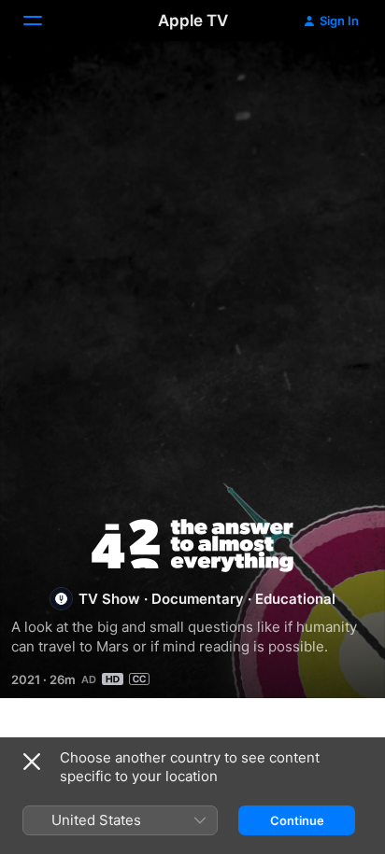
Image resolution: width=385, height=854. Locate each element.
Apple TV (193, 20)
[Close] (31, 761)
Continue (297, 820)
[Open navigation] (43, 20)
